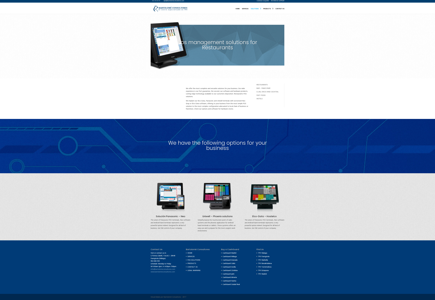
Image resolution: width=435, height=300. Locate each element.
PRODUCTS (267, 8)
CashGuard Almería (230, 277)
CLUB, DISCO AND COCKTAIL (267, 92)
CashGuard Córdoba (230, 270)
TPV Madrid (262, 274)
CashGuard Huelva (229, 281)
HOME (238, 8)
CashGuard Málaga (230, 256)
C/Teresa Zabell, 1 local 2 (160, 256)
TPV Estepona (263, 270)
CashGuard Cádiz (229, 263)
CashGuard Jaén (228, 274)
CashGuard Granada (230, 260)
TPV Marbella (263, 260)
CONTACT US (279, 8)
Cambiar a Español (263, 1)
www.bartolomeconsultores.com (163, 272)
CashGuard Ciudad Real (231, 284)
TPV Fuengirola (263, 256)
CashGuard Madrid (229, 253)
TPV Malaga (262, 253)
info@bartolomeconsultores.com (163, 269)
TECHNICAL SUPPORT (277, 1)
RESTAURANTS (262, 85)
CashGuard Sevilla (229, 267)
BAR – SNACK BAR (263, 88)
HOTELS (259, 99)
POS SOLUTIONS (193, 260)
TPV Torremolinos (265, 267)
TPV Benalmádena (265, 263)
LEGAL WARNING (193, 270)
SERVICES (245, 8)
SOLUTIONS (255, 8)
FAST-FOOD (261, 95)
